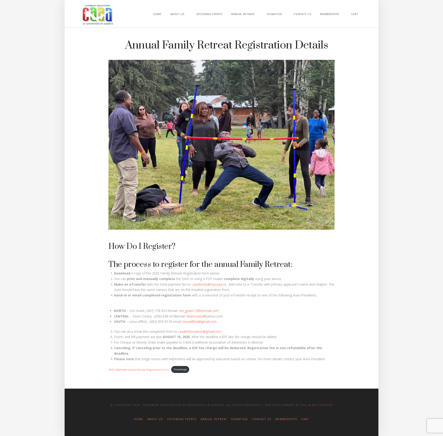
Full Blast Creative (316, 405)
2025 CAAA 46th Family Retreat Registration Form (138, 369)
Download (180, 369)
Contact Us (261, 419)
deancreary (194, 316)
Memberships (286, 419)
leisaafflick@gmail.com (200, 321)
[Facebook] (211, 412)
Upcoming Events (182, 419)
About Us (155, 419)
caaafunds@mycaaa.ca (209, 284)
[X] (221, 412)
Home (138, 419)
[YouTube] (232, 412)
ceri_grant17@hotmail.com (199, 310)
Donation (239, 419)
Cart (305, 419)
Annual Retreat (214, 419)
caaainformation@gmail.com (199, 331)
